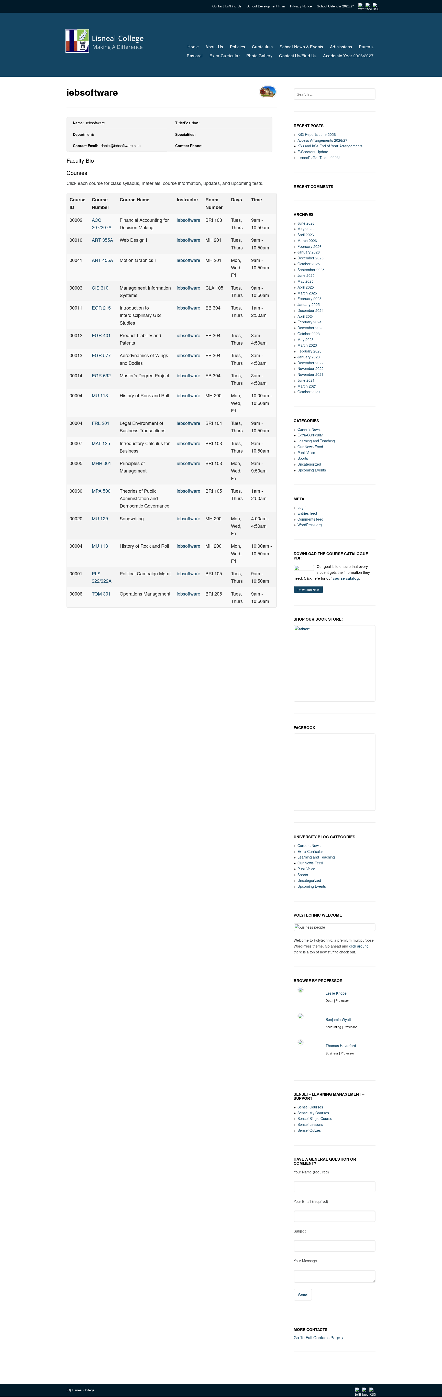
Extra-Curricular (310, 434)
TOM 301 (101, 593)
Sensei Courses (310, 1106)
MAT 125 (101, 443)
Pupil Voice (306, 452)
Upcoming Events (311, 469)
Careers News (309, 429)
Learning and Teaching (316, 440)
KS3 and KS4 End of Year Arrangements (329, 145)
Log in (302, 507)
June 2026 (306, 223)
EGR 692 (101, 375)
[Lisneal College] (109, 62)
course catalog (346, 578)
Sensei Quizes (309, 1130)
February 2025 (309, 298)
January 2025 (308, 304)
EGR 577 (101, 355)
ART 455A (102, 260)
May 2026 (305, 228)
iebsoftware (188, 219)
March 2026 (307, 240)
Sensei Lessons (310, 1124)
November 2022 (310, 368)
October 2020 (308, 391)
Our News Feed (310, 446)
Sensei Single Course (314, 1118)
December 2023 (310, 327)
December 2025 (310, 257)
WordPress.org (309, 524)
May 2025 (305, 281)
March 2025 (307, 292)
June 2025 (306, 275)
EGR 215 (101, 307)
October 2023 (308, 333)
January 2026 (308, 252)
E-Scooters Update (312, 151)
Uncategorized (309, 464)
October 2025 (308, 263)
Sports (302, 458)
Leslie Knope (336, 993)
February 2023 (309, 351)
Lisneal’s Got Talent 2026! (318, 157)
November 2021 (310, 374)
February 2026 (309, 246)
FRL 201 (100, 423)
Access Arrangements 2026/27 (322, 140)
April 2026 (305, 234)
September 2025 (311, 269)
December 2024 (310, 310)
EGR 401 (101, 335)
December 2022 (310, 362)
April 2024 (305, 316)
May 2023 (305, 339)
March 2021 (307, 386)
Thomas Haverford (341, 1045)
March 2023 (307, 345)
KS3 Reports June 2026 (316, 134)
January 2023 (308, 356)
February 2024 (309, 321)
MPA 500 (101, 490)
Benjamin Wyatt (338, 1019)
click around (359, 946)
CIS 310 (100, 287)
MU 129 (100, 518)
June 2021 (306, 380)
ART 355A (102, 239)
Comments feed (310, 519)
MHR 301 (101, 463)
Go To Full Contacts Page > (319, 1337)
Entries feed (307, 513)
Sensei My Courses (313, 1112)
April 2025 (305, 287)
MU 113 (100, 395)
